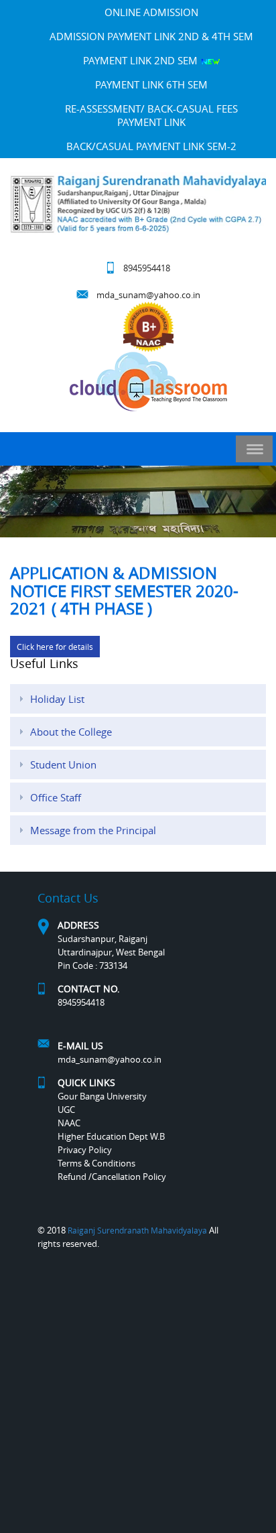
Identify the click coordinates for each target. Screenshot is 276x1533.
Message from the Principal (93, 830)
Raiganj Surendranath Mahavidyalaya (137, 1230)
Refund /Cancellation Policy (112, 1177)
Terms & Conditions (96, 1163)
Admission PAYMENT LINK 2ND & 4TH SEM (151, 36)
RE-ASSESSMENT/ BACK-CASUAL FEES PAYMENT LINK (151, 115)
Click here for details (55, 646)
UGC (66, 1110)
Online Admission (151, 12)
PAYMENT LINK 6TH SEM (151, 84)
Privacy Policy (85, 1150)
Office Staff (55, 797)
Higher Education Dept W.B (111, 1136)
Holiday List (57, 699)
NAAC (69, 1123)
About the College (71, 731)
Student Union (63, 764)
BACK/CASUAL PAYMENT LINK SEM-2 (151, 146)
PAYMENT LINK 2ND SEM (141, 60)
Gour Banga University (102, 1096)
